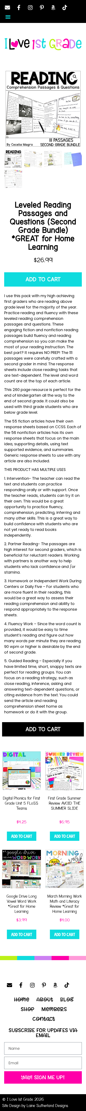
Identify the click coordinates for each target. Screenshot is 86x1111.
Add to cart (43, 279)
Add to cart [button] (21, 836)
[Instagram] (30, 7)
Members (54, 1009)
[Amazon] (53, 7)
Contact (44, 1019)
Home (21, 999)
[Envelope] (7, 7)
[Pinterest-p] (42, 7)
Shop (27, 1009)
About (45, 999)
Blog (67, 999)
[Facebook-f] (19, 7)
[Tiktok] (64, 7)
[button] (8, 17)
